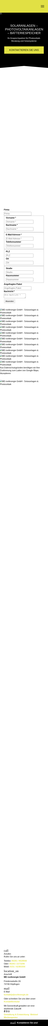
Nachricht (9, 291)
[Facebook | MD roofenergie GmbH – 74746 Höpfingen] (5, 1012)
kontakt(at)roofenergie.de (16, 995)
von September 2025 (23, 772)
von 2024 (17, 482)
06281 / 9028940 (19, 961)
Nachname (12, 225)
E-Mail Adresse (14, 235)
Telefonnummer (13, 242)
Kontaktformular (12, 1002)
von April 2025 (20, 942)
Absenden (10, 301)
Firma (6, 210)
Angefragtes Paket (13, 284)
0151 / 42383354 (17, 967)
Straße (9, 268)
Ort (7, 259)
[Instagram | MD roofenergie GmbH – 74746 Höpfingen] (7, 1012)
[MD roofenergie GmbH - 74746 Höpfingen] (15, 6)
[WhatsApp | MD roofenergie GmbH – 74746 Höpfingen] (9, 1012)
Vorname (11, 218)
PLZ (8, 251)
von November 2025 (23, 566)
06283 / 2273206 (17, 964)
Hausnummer (12, 275)
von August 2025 (21, 828)
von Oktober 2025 (22, 735)
